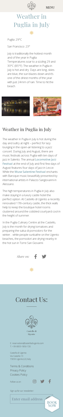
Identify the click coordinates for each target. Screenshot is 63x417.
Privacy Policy (18, 370)
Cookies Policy (18, 374)
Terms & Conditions (22, 366)
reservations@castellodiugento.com (28, 343)
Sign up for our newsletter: (22, 390)
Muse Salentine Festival (30, 172)
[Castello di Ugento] (31, 6)
